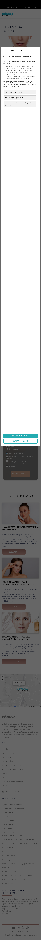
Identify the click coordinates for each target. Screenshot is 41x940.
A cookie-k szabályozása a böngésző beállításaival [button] (18, 104)
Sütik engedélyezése (20, 436)
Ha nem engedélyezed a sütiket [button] (16, 98)
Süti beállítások (20, 441)
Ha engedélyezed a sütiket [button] (14, 92)
